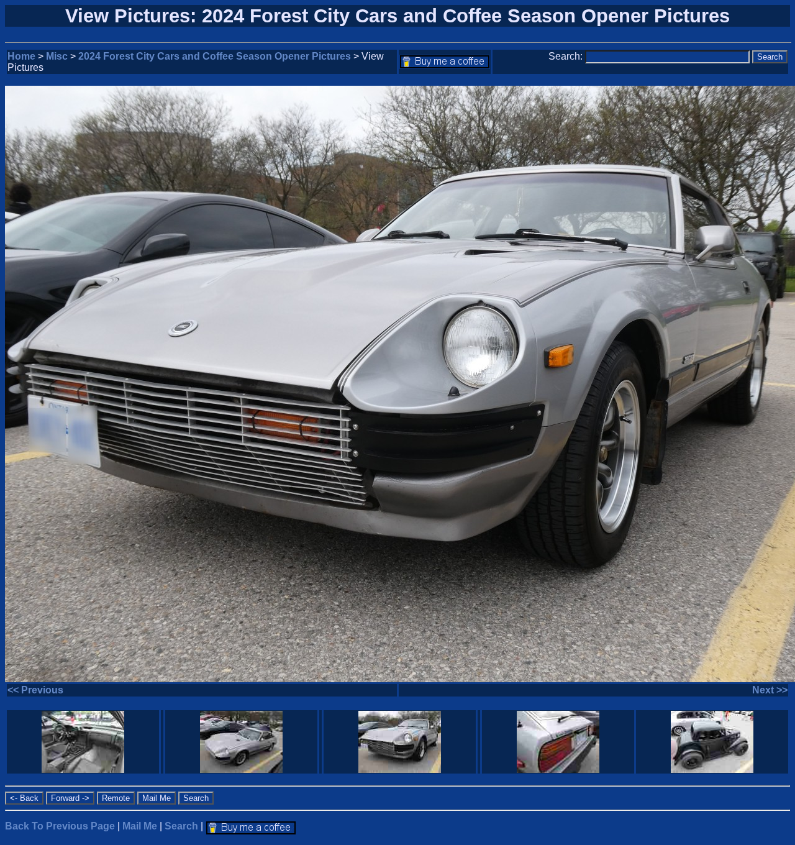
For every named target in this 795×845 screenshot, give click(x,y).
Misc (57, 56)
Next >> (770, 690)
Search (181, 826)
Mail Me (139, 826)
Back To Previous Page (60, 826)
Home (21, 56)
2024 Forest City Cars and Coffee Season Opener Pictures (214, 56)
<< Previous (35, 690)
